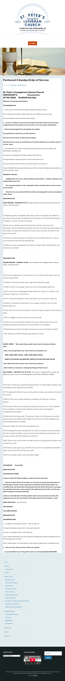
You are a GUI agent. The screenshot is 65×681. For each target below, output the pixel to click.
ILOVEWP (35, 675)
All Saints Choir (9, 586)
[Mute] (37, 663)
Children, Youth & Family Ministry (13, 607)
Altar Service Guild (10, 579)
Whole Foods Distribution (11, 595)
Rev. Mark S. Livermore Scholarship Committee (17, 601)
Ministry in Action (8, 576)
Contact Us (7, 636)
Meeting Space (9, 620)
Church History (9, 569)
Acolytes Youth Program (11, 582)
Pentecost (13, 85)
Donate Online (7, 628)
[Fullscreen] (39, 663)
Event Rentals (8, 623)
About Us (6, 566)
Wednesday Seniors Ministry (12, 604)
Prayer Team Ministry (10, 598)
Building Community (9, 611)
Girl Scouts (8, 617)
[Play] (26, 663)
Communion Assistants (11, 589)
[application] (32, 660)
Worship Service (21, 85)
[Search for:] (53, 653)
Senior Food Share (10, 592)
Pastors (7, 572)
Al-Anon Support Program (11, 614)
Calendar (6, 632)
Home (5, 562)
